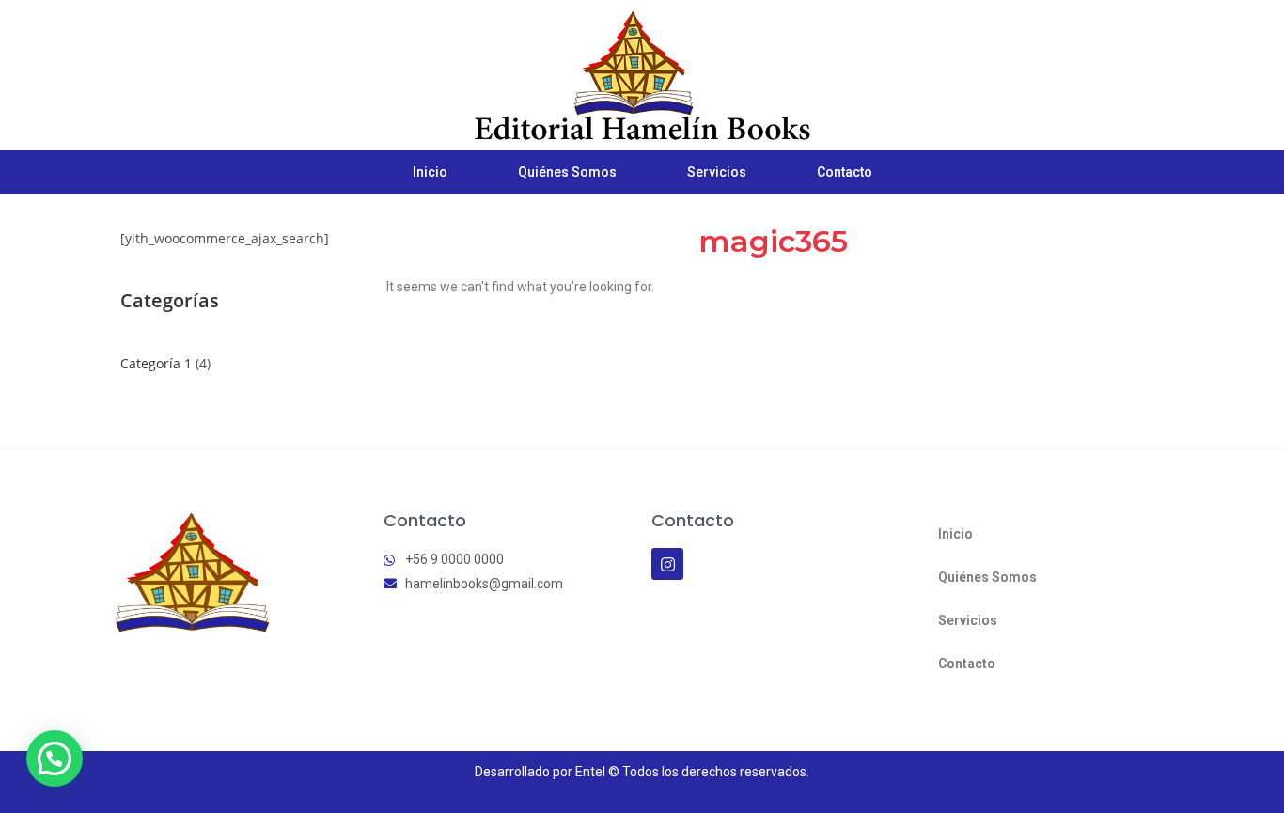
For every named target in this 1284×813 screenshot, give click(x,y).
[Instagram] (667, 564)
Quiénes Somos (567, 172)
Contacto (844, 172)
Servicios (716, 172)
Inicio (430, 172)
